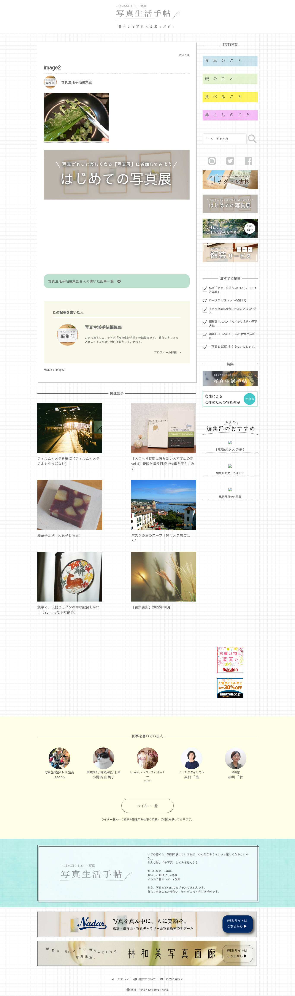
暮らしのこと (229, 115)
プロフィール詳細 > (167, 352)
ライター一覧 (147, 805)
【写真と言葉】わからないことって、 (233, 346)
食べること (225, 97)
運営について (146, 979)
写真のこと (225, 61)
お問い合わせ (173, 979)
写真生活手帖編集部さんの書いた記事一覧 (82, 281)
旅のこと (221, 79)
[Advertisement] (117, 237)
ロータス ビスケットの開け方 (227, 300)
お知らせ (122, 979)
